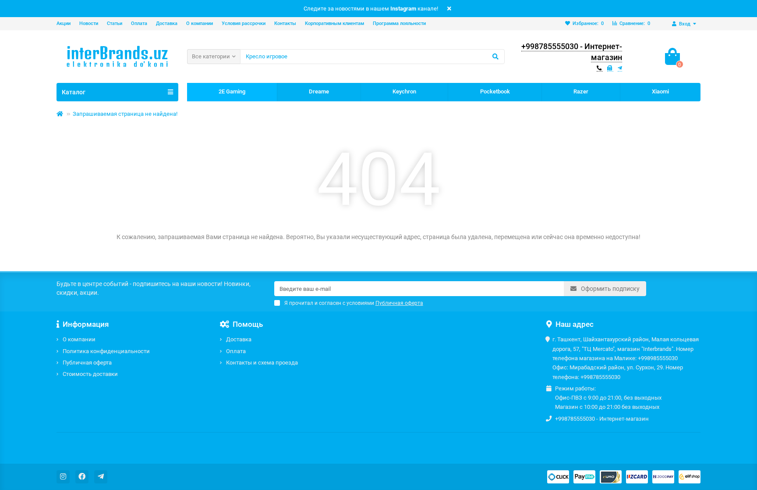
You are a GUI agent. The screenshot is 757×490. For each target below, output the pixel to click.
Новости (88, 23)
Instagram (403, 8)
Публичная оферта (87, 362)
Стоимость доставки (90, 374)
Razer (580, 91)
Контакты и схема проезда (262, 362)
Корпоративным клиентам (334, 23)
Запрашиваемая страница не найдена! (125, 114)
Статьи (114, 23)
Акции (64, 23)
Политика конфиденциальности (106, 351)
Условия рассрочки (243, 23)
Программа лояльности (399, 23)
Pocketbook (495, 91)
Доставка (166, 23)
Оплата (139, 23)
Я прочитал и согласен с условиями (353, 303)
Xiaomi (660, 91)
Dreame (319, 91)
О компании (199, 23)
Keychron (404, 91)
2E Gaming (232, 91)
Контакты (285, 23)
